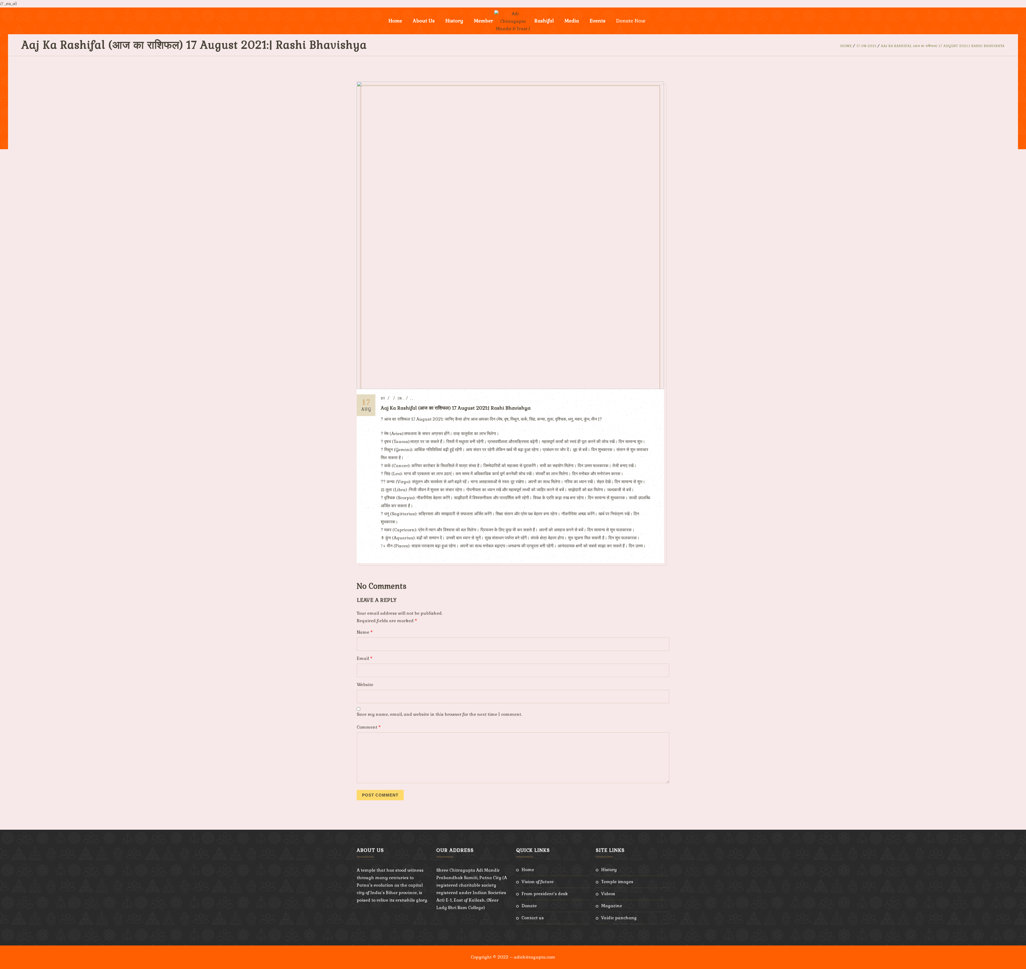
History (609, 869)
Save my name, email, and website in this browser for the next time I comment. (439, 714)
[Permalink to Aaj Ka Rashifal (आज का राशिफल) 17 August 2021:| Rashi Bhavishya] (510, 387)
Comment (369, 727)
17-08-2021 (866, 46)
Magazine (611, 906)
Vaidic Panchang (619, 918)
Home (395, 21)
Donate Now (630, 21)
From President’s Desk (545, 894)
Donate (529, 906)
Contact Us (533, 918)
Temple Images (617, 882)
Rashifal (544, 21)
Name (365, 632)
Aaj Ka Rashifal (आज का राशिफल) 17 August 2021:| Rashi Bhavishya (943, 46)
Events (597, 21)
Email (364, 658)
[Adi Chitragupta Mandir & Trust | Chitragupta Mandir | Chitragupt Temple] (513, 20)
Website (365, 684)
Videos (608, 894)
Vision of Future (538, 882)
